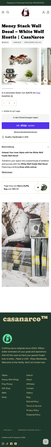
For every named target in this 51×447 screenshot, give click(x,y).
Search (29, 375)
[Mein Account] (42, 12)
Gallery (29, 393)
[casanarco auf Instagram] (3, 443)
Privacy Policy (32, 410)
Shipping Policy (33, 414)
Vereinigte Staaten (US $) (29, 430)
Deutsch (7, 430)
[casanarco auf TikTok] (7, 443)
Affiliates (30, 384)
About (29, 379)
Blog (28, 397)
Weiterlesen (7, 172)
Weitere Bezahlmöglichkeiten (25, 132)
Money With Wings (10, 379)
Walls (4, 393)
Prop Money (7, 384)
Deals (4, 397)
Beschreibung (8, 147)
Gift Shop (6, 388)
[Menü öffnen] (2, 12)
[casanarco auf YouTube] (15, 443)
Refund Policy (32, 401)
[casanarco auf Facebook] (11, 443)
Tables (4, 375)
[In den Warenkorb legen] (38, 187)
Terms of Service (33, 406)
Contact (30, 388)
